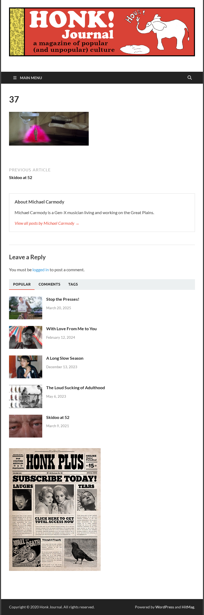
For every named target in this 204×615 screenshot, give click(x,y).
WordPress (164, 607)
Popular (22, 284)
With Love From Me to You (71, 328)
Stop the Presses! (62, 299)
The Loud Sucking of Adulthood (75, 387)
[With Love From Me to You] (25, 329)
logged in (40, 269)
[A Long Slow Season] (25, 358)
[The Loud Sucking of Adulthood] (25, 388)
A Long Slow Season (64, 357)
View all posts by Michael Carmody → (47, 223)
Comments (49, 284)
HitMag (188, 607)
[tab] (22, 284)
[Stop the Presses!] (25, 299)
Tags (73, 284)
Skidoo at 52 (57, 417)
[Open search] (190, 78)
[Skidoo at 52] (25, 417)
